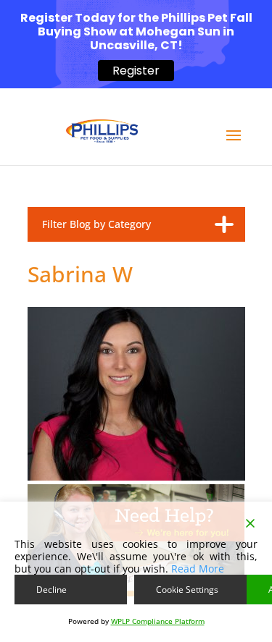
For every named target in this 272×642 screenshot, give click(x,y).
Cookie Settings (187, 589)
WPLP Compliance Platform (158, 621)
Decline (51, 589)
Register (136, 70)
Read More (197, 568)
